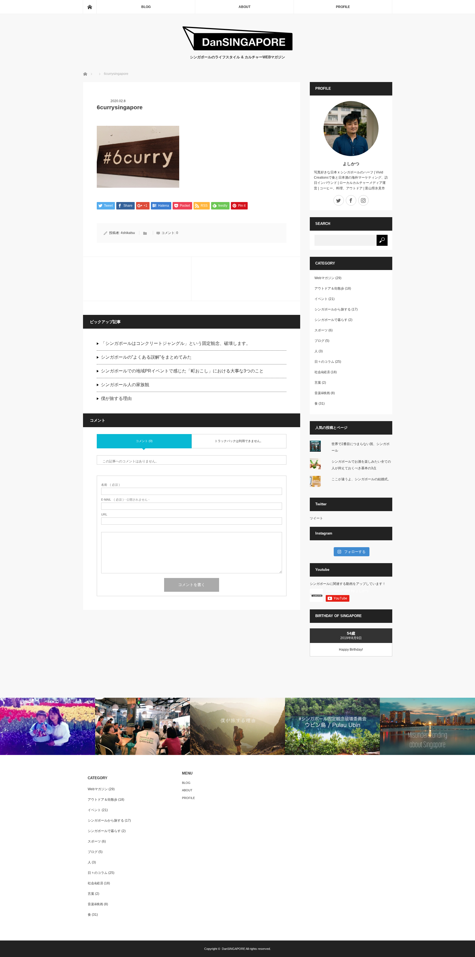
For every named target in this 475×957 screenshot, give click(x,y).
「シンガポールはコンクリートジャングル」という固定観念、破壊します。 (175, 343)
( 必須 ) (110, 484)
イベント (321, 299)
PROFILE (343, 7)
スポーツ (321, 330)
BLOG (146, 7)
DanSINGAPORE (233, 948)
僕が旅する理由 (116, 398)
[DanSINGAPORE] (237, 49)
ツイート (316, 518)
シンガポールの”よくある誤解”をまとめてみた (146, 357)
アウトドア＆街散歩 (329, 288)
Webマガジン (324, 278)
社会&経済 (322, 372)
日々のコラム (324, 362)
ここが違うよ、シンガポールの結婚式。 (361, 479)
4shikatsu (128, 233)
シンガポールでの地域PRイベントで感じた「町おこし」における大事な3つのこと (182, 371)
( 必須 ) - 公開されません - (125, 499)
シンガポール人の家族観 (125, 384)
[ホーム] (89, 7)
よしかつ (351, 163)
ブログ (319, 341)
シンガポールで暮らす (330, 320)
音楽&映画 (322, 393)
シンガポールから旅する (332, 309)
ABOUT (244, 7)
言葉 (317, 383)
